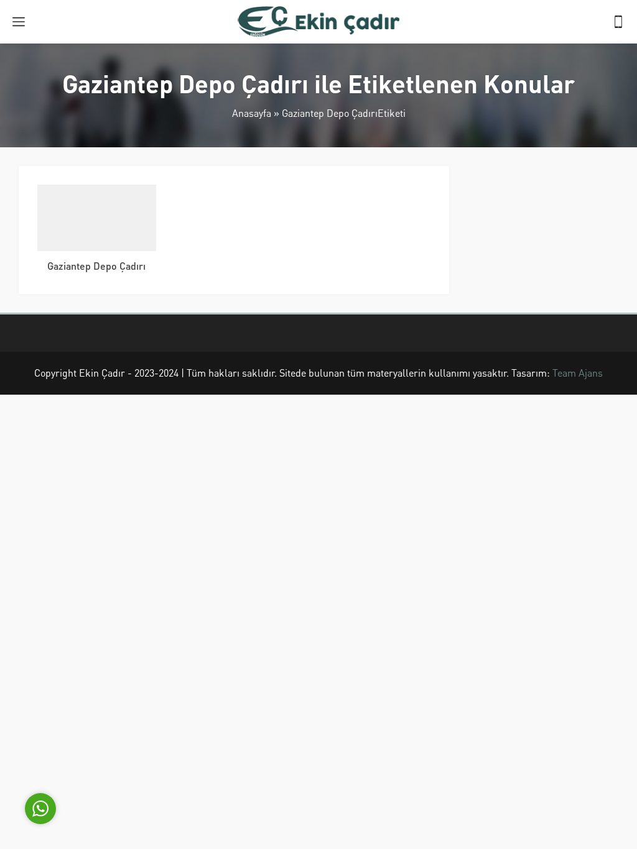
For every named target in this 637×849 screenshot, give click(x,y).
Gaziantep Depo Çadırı (96, 265)
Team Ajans (577, 372)
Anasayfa (251, 112)
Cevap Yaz (118, 749)
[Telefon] (618, 21)
